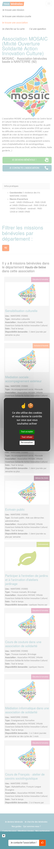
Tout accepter (27, 432)
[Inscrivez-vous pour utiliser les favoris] (3, 835)
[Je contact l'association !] (42, 843)
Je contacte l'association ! (24, 842)
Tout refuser (27, 437)
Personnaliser (27, 443)
